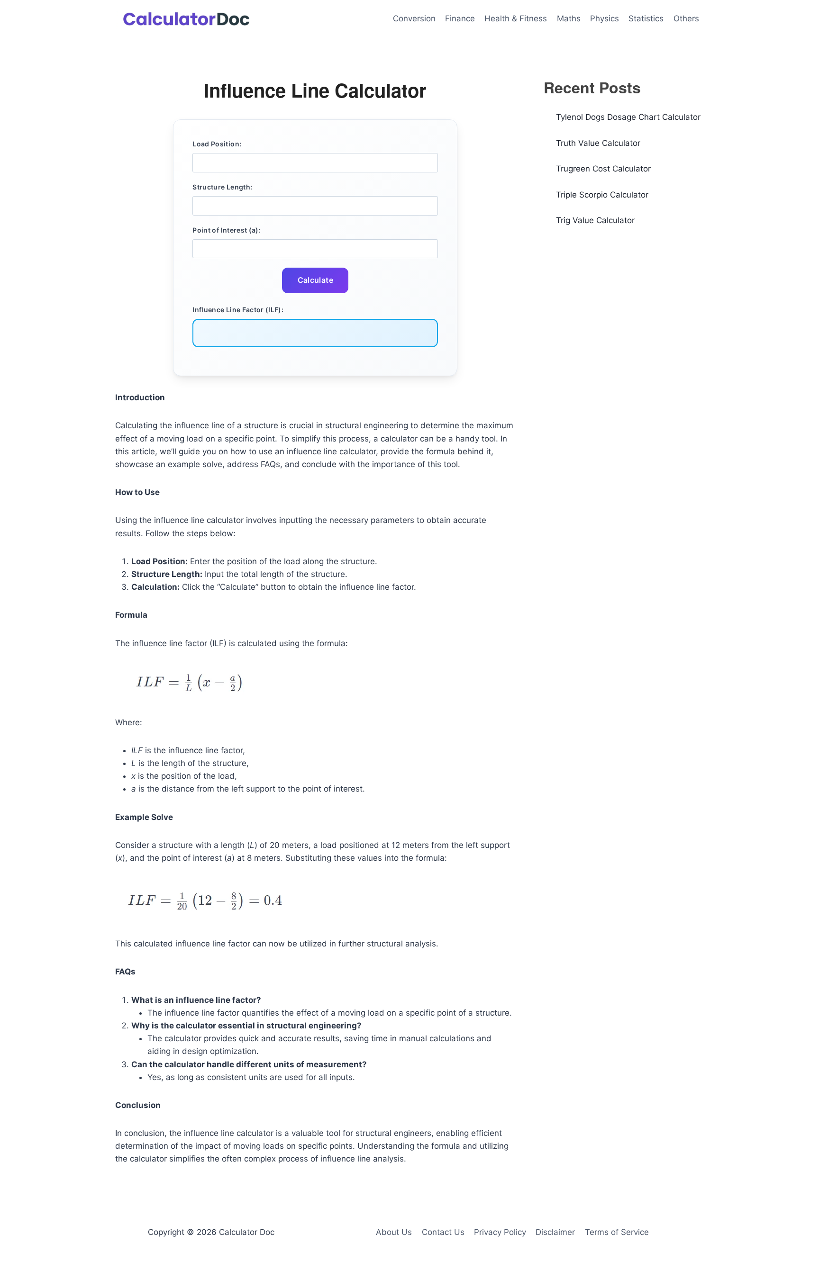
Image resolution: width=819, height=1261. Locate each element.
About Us (394, 1232)
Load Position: (216, 144)
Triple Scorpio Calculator (602, 194)
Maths (569, 18)
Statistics (646, 18)
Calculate (316, 280)
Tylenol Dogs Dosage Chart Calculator (628, 117)
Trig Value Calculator (595, 220)
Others (686, 18)
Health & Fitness (515, 18)
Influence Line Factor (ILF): (237, 310)
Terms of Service (617, 1232)
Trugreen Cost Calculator (603, 168)
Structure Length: (222, 187)
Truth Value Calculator (598, 143)
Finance (460, 18)
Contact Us (443, 1232)
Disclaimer (555, 1232)
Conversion (414, 18)
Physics (604, 18)
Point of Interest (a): (226, 230)
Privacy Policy (500, 1232)
